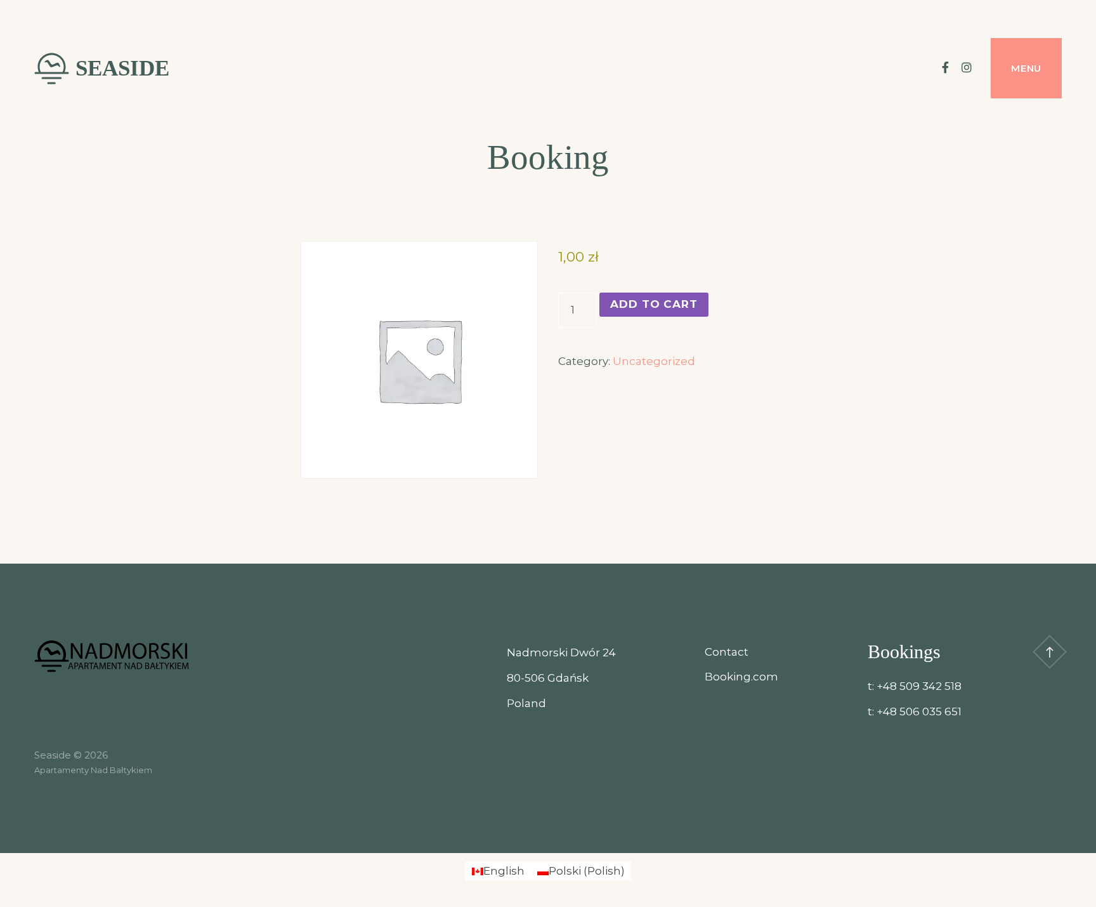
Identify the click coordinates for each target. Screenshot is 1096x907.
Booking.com (741, 676)
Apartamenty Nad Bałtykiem (93, 770)
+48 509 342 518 (919, 686)
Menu (1026, 68)
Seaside (122, 68)
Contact (726, 651)
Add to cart (653, 304)
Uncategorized (654, 361)
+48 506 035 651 (919, 711)
